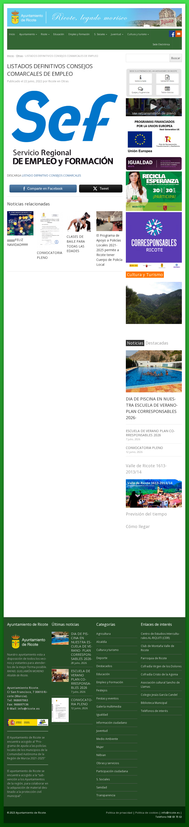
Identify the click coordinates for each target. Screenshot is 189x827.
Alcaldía (101, 642)
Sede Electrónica (161, 44)
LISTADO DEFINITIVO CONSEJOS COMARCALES (51, 175)
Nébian (101, 755)
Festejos (101, 690)
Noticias (135, 343)
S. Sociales (99, 34)
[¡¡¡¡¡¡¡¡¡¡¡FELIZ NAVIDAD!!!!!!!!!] (20, 223)
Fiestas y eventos (107, 698)
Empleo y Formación (79, 34)
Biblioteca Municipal (154, 703)
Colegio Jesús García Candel (159, 695)
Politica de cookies (146, 812)
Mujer (100, 747)
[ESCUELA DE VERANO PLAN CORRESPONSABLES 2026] (60, 675)
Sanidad (101, 787)
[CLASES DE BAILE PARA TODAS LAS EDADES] (80, 221)
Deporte (101, 658)
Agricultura (103, 634)
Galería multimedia (108, 706)
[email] (178, 34)
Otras (19, 56)
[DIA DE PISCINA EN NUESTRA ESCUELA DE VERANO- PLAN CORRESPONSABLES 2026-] (154, 371)
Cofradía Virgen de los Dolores (161, 666)
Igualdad (102, 715)
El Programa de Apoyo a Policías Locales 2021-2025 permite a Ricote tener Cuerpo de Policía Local (109, 250)
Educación (58, 34)
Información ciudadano (111, 723)
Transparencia (105, 795)
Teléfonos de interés (154, 711)
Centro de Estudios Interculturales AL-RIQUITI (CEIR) (160, 636)
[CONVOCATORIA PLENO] (50, 229)
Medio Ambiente (107, 739)
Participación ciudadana (112, 771)
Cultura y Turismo (145, 274)
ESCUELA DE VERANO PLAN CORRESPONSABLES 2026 (150, 433)
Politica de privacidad (119, 812)
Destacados (104, 666)
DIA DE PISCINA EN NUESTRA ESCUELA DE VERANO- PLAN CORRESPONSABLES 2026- (81, 646)
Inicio (12, 34)
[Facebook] (172, 34)
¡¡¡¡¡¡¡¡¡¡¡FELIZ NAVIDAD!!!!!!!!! (17, 242)
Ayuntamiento (27, 34)
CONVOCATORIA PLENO (144, 448)
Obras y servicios (107, 763)
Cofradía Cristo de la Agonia (159, 674)
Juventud (116, 34)
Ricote (44, 34)
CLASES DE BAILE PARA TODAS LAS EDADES (76, 243)
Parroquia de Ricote (154, 658)
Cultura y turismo (137, 34)
